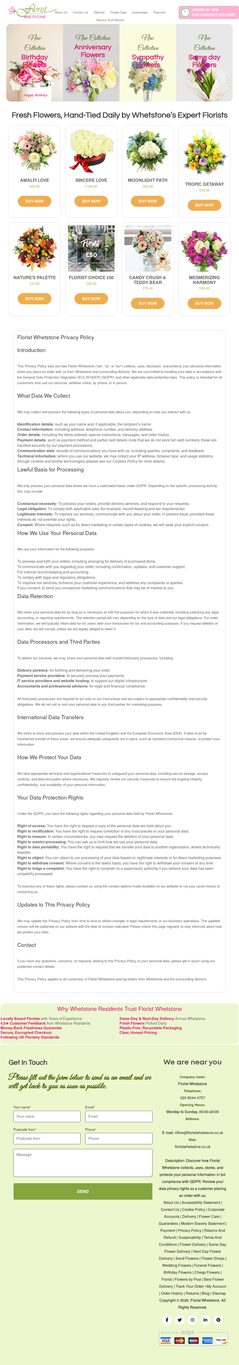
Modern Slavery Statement (203, 1223)
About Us (61, 12)
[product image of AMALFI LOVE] (34, 151)
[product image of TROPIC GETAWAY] (204, 153)
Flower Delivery (193, 1244)
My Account (216, 1286)
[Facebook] (167, 1320)
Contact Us (80, 12)
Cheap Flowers (207, 1272)
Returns (192, 1293)
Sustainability (190, 1237)
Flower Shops (213, 1258)
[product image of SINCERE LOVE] (91, 151)
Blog (205, 1293)
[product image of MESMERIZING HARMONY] (204, 248)
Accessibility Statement (201, 1202)
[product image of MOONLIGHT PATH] (147, 151)
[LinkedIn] (205, 1320)
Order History (172, 1293)
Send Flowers (187, 1258)
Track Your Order (190, 1286)
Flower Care (118, 12)
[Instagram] (192, 1320)
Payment (159, 12)
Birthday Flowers (178, 1272)
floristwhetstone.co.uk (193, 1146)
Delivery (99, 12)
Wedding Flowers (176, 1265)
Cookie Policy (193, 1209)
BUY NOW (34, 201)
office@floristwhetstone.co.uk (199, 1132)
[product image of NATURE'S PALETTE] (34, 248)
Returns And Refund (110, 20)
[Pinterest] (218, 1320)
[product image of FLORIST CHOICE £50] (91, 248)
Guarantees (140, 12)
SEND (83, 1191)
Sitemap (219, 1293)
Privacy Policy (189, 1230)
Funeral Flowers (207, 1265)
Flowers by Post (188, 1279)
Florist (167, 1279)
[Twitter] (179, 1320)
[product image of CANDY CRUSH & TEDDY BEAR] (147, 248)
